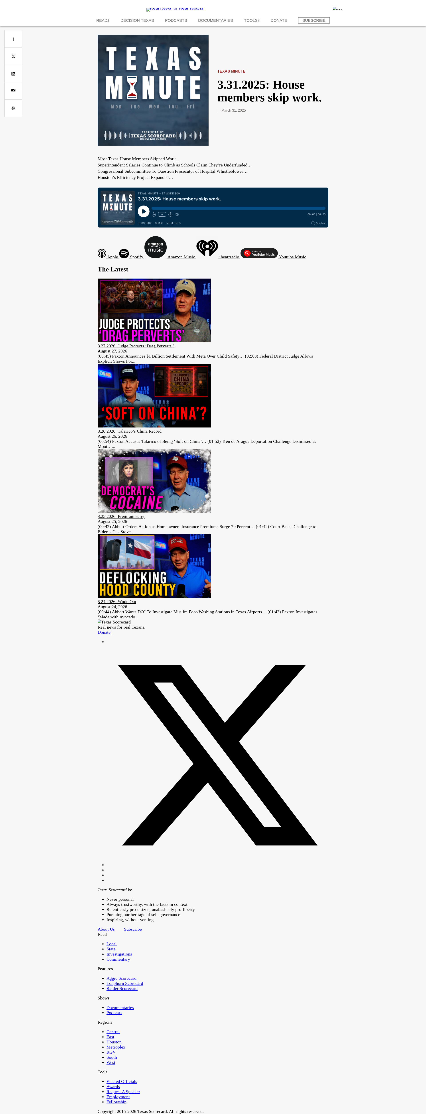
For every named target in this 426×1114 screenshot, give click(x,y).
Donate (279, 20)
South (111, 1057)
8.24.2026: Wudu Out (117, 601)
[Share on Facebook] (13, 38)
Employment (118, 1096)
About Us (106, 929)
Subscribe (313, 20)
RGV (111, 1052)
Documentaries (215, 20)
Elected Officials (121, 1081)
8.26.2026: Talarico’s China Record (130, 431)
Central (113, 1031)
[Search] (337, 8)
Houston (114, 1041)
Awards (113, 1086)
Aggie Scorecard (121, 978)
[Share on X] (13, 56)
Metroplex (115, 1047)
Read (101, 20)
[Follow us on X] (217, 864)
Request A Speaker (123, 1091)
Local (111, 943)
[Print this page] (13, 108)
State (111, 948)
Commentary (118, 959)
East (110, 1036)
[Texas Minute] (153, 144)
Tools (251, 20)
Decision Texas (137, 20)
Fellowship (116, 1101)
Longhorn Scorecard (124, 983)
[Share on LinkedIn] (13, 73)
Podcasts (176, 20)
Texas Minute (231, 71)
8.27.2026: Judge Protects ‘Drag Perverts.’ (136, 345)
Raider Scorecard (122, 988)
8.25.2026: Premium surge (121, 516)
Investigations (119, 954)
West (110, 1062)
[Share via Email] (13, 90)
